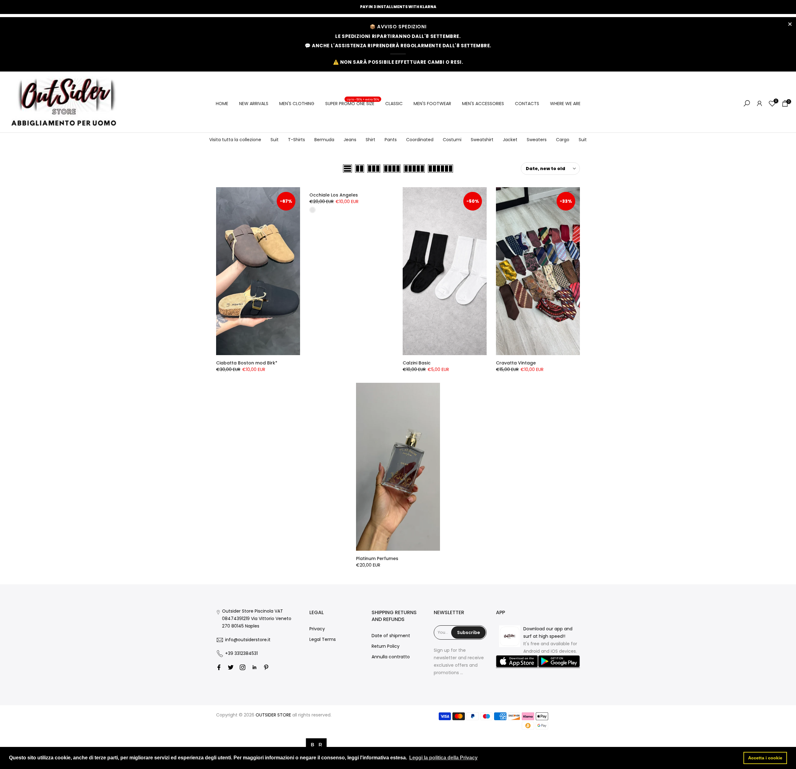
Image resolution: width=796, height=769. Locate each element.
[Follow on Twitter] (231, 667)
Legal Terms (322, 639)
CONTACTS (527, 103)
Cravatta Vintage (516, 363)
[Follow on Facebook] (219, 667)
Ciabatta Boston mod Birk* (246, 363)
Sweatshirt (482, 140)
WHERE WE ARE (565, 103)
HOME (222, 103)
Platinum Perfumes (377, 558)
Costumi (452, 140)
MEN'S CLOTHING (296, 103)
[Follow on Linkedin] (254, 667)
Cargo (562, 140)
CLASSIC (394, 103)
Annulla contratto (391, 657)
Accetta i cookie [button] (765, 757)
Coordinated (419, 140)
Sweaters (537, 140)
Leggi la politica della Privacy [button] (443, 757)
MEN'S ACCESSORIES (483, 103)
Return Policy (386, 646)
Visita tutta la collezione (235, 140)
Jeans (350, 140)
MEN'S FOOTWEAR (432, 103)
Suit (275, 140)
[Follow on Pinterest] (266, 667)
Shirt (370, 140)
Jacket (510, 140)
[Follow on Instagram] (242, 667)
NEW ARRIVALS (253, 103)
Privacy (317, 629)
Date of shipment (391, 635)
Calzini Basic (417, 363)
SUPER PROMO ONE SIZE (352, 103)
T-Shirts (296, 140)
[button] (517, 661)
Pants (391, 140)
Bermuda (324, 140)
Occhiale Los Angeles (333, 195)
